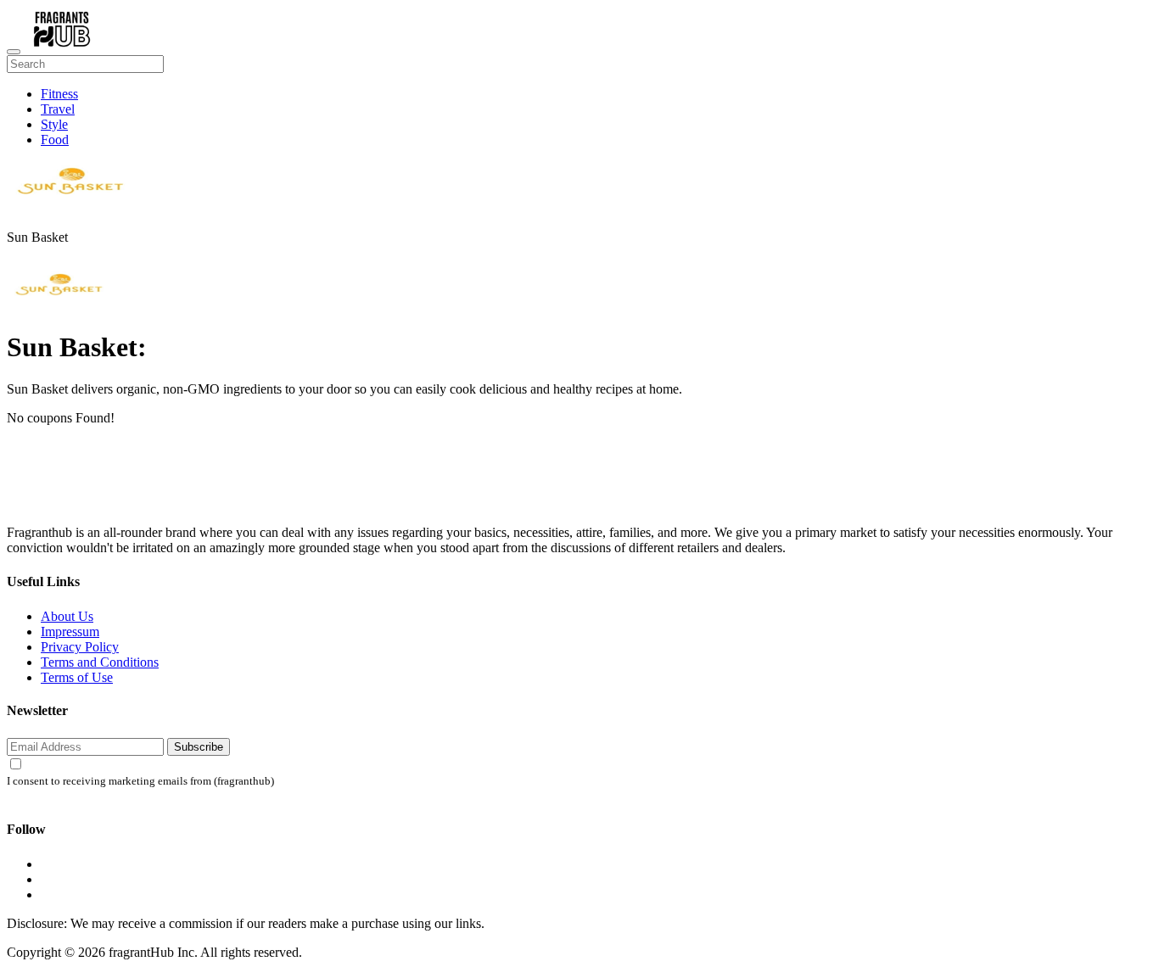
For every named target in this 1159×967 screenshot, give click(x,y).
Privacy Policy (80, 647)
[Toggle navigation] (13, 51)
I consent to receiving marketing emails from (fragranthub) (140, 781)
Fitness (59, 94)
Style (54, 124)
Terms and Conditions (100, 662)
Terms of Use (77, 677)
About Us (67, 616)
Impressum (70, 631)
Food (55, 139)
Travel (58, 109)
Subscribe (198, 747)
